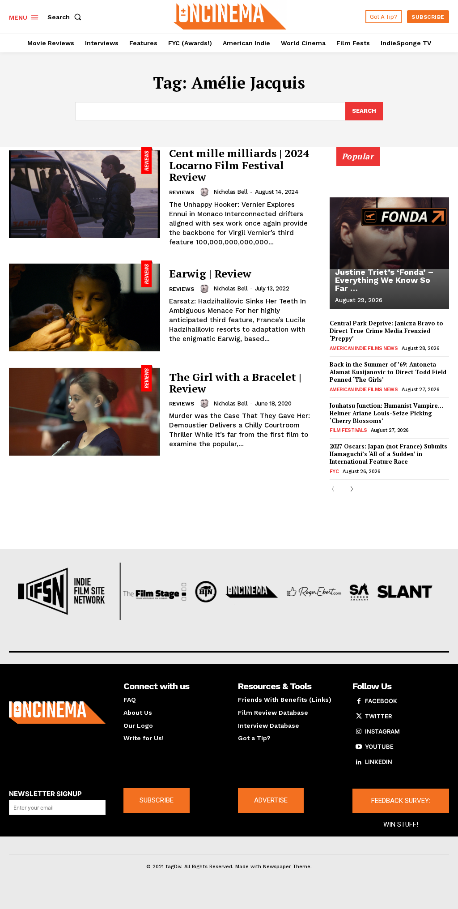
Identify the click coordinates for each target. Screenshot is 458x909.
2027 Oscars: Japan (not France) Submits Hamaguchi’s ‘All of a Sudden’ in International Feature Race (388, 453)
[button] (66, 17)
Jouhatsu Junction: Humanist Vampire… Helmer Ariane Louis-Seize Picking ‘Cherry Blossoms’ (386, 413)
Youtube (379, 746)
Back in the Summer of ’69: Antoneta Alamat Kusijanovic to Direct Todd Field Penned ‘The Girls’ (388, 372)
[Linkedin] (358, 762)
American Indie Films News (364, 348)
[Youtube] (358, 747)
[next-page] (349, 489)
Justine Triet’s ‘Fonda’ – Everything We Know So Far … (384, 280)
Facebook (381, 700)
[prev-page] (335, 489)
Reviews (181, 192)
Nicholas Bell (230, 191)
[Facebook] (358, 701)
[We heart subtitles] (230, 15)
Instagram (382, 731)
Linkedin (378, 761)
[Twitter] (358, 716)
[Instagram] (358, 731)
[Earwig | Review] (84, 305)
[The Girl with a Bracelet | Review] (84, 410)
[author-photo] (206, 192)
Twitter (378, 716)
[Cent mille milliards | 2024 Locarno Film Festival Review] (84, 192)
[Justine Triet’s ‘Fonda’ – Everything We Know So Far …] (389, 233)
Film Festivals (348, 430)
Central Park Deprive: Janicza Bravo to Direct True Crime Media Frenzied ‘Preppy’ (386, 330)
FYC (334, 471)
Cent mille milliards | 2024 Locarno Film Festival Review (239, 165)
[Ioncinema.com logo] (57, 712)
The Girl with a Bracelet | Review (235, 383)
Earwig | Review (210, 273)
